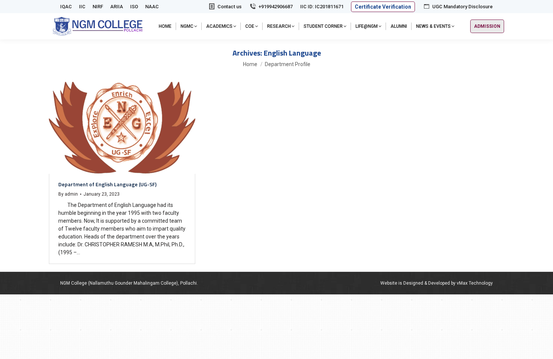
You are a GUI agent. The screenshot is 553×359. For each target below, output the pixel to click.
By (68, 194)
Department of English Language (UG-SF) (107, 184)
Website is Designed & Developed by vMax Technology (436, 283)
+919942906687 (275, 6)
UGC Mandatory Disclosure (462, 6)
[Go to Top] (541, 347)
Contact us (229, 6)
